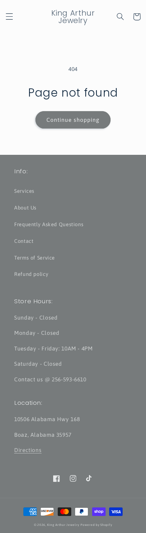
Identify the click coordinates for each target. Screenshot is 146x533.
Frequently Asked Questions (48, 224)
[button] (9, 17)
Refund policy (31, 274)
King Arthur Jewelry (63, 525)
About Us (25, 208)
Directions (27, 450)
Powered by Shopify (96, 525)
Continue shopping (73, 119)
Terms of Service (34, 258)
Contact (23, 241)
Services (24, 191)
